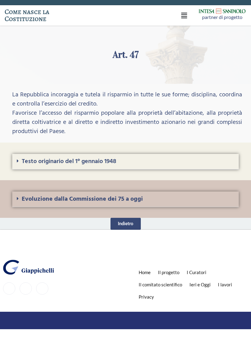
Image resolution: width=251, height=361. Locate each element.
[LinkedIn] (42, 288)
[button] (184, 15)
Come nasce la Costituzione (27, 15)
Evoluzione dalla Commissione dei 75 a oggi (82, 199)
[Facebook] (9, 288)
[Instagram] (26, 288)
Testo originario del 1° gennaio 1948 (69, 161)
